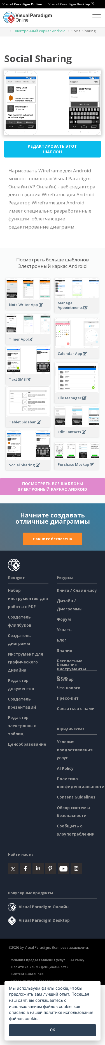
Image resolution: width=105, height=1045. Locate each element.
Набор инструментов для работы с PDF (28, 598)
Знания (64, 650)
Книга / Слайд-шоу (77, 590)
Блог (61, 640)
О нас (62, 677)
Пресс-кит (68, 698)
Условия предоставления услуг (75, 750)
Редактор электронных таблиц (22, 725)
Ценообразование (27, 744)
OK (52, 1030)
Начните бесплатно (52, 538)
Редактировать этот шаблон (52, 148)
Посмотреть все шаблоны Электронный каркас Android (52, 486)
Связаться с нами (76, 708)
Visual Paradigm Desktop (69, 4)
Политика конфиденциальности (40, 967)
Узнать (64, 629)
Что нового (68, 687)
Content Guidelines (76, 797)
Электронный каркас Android (39, 30)
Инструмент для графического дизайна (25, 662)
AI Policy (65, 768)
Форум (64, 619)
